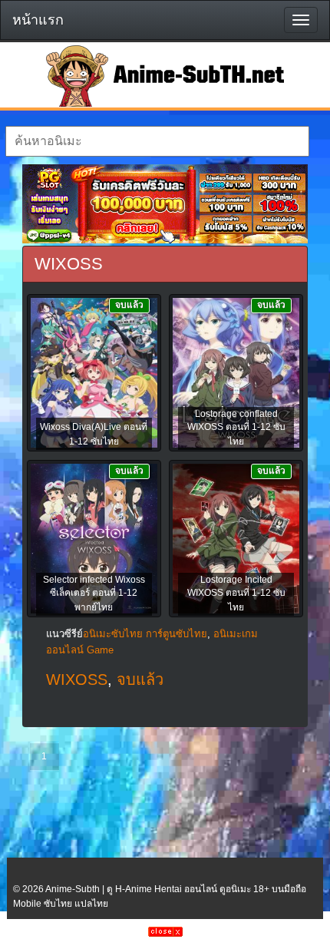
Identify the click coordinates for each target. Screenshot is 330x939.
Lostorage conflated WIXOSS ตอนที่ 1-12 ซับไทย (236, 427)
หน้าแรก (38, 20)
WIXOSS (76, 679)
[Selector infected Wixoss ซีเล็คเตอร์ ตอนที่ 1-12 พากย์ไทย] (94, 540)
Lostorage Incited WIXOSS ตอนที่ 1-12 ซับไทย (236, 593)
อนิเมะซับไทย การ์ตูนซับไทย (145, 634)
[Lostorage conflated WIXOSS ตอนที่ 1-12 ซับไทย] (236, 374)
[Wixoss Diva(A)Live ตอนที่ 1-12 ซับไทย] (94, 374)
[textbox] (157, 141)
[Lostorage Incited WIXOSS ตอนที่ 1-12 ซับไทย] (236, 540)
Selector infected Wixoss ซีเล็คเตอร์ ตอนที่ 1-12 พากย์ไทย (94, 593)
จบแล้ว (140, 679)
